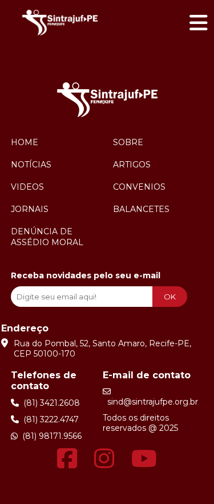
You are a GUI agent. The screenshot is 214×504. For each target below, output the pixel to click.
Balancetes (141, 209)
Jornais (30, 209)
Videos (27, 187)
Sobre (128, 142)
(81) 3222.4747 (49, 419)
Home (24, 142)
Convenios (139, 187)
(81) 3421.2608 (49, 403)
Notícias (31, 164)
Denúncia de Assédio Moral (47, 236)
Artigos (132, 164)
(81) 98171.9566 (50, 436)
